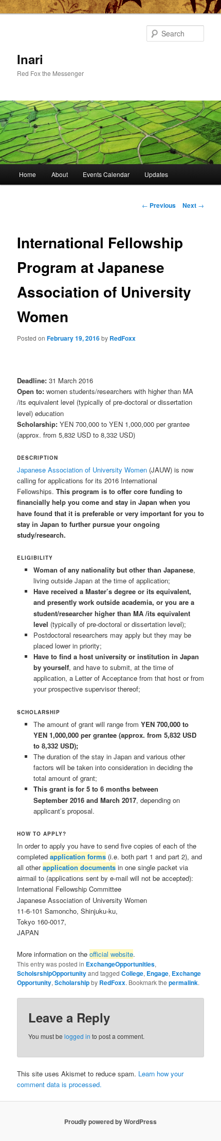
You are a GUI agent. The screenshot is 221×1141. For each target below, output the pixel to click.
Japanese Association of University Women (82, 470)
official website (111, 954)
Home (27, 174)
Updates (156, 174)
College (132, 973)
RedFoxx (122, 338)
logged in (77, 1036)
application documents (79, 867)
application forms (78, 856)
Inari (30, 59)
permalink (183, 982)
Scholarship (71, 982)
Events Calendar (106, 174)
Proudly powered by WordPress (110, 1121)
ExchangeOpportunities (120, 964)
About (59, 174)
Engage (157, 973)
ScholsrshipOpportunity (51, 973)
